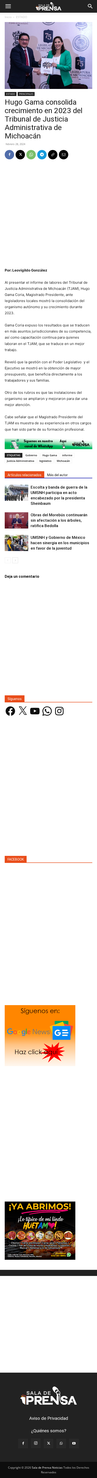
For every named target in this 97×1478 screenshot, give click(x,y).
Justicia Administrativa (20, 461)
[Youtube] (74, 1443)
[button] (8, 6)
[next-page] (15, 560)
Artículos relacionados (24, 475)
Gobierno (31, 455)
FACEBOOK (16, 859)
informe (67, 455)
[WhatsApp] (31, 154)
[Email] (63, 154)
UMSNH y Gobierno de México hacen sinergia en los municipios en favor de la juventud (60, 543)
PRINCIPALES (26, 94)
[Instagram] (35, 1443)
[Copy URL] (52, 154)
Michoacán (63, 461)
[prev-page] (8, 560)
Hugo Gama (49, 455)
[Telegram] (42, 154)
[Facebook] (9, 154)
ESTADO (21, 17)
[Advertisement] (48, 214)
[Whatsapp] (48, 444)
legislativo (45, 461)
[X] (20, 154)
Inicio (8, 17)
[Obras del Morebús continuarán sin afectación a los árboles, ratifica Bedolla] (16, 520)
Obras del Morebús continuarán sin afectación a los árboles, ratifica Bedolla (59, 520)
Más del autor (57, 475)
